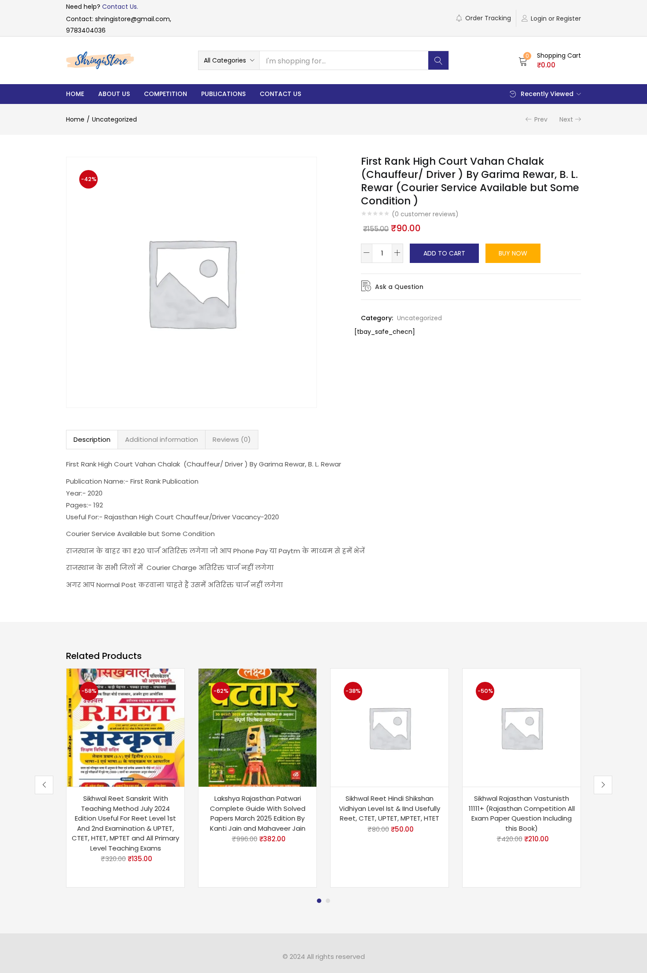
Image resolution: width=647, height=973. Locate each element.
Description (92, 439)
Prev (541, 119)
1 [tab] (319, 901)
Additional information (161, 439)
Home (75, 93)
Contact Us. (120, 6)
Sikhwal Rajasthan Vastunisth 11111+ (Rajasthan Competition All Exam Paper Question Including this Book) (522, 813)
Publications (223, 93)
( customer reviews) (425, 214)
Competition (165, 93)
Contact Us (280, 93)
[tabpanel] (125, 778)
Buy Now (513, 253)
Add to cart (444, 253)
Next (566, 119)
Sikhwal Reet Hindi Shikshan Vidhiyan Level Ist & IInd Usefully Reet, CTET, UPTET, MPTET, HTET (389, 808)
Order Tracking (488, 18)
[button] (229, 60)
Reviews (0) (232, 439)
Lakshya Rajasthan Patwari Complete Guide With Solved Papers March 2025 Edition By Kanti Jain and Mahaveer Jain (257, 813)
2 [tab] (328, 901)
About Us (114, 93)
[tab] (92, 439)
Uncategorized (114, 119)
